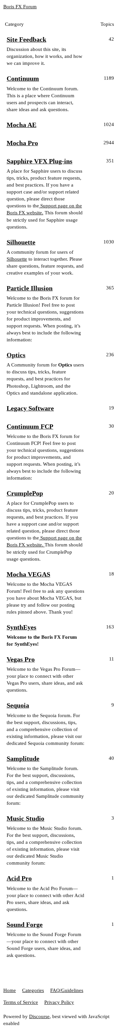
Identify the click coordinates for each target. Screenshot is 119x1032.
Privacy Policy (59, 1002)
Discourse (39, 1016)
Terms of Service (20, 1002)
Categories (33, 990)
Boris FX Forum (20, 6)
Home (9, 990)
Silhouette (17, 259)
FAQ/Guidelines (66, 990)
